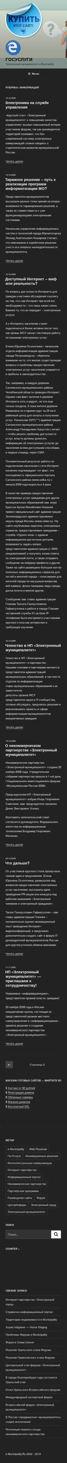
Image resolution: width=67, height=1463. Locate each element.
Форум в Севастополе (20, 1342)
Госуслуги (19, 59)
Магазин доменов (19, 1102)
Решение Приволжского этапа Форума (30, 1357)
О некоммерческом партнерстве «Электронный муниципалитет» (31, 750)
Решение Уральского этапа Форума (28, 1350)
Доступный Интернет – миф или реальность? (31, 281)
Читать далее (14, 161)
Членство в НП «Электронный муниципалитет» (33, 647)
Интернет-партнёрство (22, 1170)
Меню (35, 73)
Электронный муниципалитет (26, 1212)
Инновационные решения (41, 1156)
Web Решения (38, 1149)
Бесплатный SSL (19, 1106)
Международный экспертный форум (29, 1397)
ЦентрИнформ (17, 1205)
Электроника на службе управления (27, 105)
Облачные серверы (20, 1097)
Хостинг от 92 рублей (21, 1088)
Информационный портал (24, 1177)
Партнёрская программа (23, 1191)
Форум (41, 1198)
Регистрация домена (21, 1092)
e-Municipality (16, 1149)
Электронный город (43, 1205)
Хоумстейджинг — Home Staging (26, 1327)
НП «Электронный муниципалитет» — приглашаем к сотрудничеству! (23, 978)
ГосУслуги (14, 1156)
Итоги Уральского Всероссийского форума (33, 1390)
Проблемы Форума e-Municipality (26, 1334)
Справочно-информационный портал (29, 1312)
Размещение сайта (20, 1198)
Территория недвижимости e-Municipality (31, 1319)
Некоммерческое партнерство (27, 1184)
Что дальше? (17, 863)
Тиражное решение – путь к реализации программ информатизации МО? (30, 184)
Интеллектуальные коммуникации (30, 1163)
